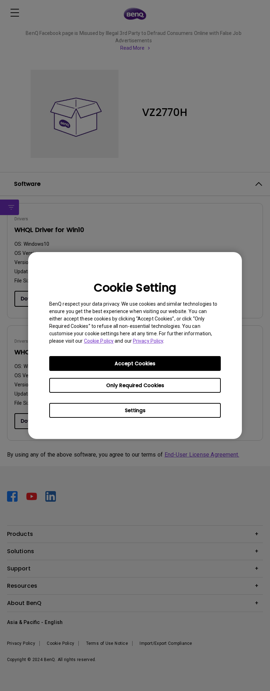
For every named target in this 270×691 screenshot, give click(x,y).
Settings (135, 410)
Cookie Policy (99, 341)
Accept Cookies (135, 363)
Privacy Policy (148, 341)
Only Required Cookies (135, 385)
